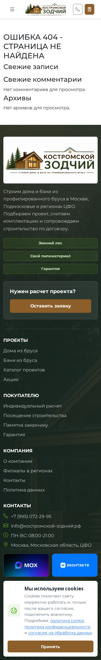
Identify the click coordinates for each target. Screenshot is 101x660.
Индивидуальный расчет (32, 406)
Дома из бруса (20, 350)
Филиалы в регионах (27, 470)
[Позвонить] (77, 9)
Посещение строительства (34, 415)
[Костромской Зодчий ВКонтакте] (75, 565)
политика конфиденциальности (57, 626)
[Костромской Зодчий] (45, 9)
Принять (50, 646)
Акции (11, 379)
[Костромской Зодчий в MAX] (26, 565)
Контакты (14, 480)
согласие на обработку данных (60, 632)
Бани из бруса (20, 360)
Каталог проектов (24, 370)
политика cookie (67, 620)
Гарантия (14, 434)
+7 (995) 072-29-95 (31, 516)
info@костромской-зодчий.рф (46, 526)
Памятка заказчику (25, 425)
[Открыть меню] (12, 9)
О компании (17, 461)
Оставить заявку (50, 306)
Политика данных (24, 490)
